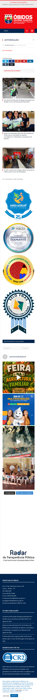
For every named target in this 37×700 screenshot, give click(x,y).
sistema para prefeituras (26, 667)
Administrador (9, 45)
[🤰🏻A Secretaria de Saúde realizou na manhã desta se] (19, 474)
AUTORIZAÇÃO (7, 50)
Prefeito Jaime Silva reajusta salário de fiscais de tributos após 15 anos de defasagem (19, 171)
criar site (14, 667)
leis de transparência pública (11, 674)
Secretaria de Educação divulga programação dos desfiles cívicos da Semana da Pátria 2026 (19, 101)
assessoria (16, 669)
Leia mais (18, 690)
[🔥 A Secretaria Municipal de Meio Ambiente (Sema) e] (19, 442)
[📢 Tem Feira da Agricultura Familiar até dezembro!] (19, 377)
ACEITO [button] (14, 695)
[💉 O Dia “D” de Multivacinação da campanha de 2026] (19, 409)
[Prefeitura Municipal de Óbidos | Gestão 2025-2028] (18, 18)
